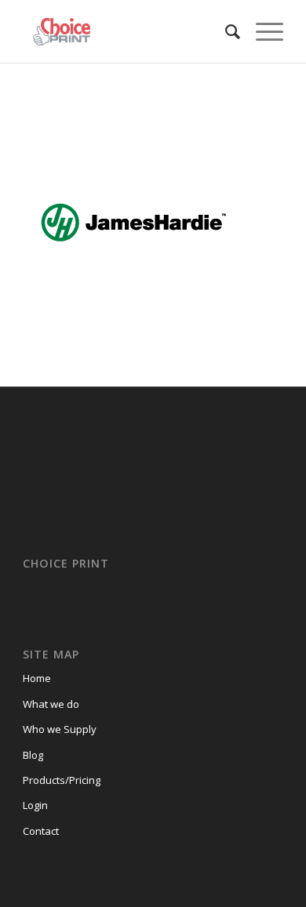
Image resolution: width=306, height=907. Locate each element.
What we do (51, 704)
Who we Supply (60, 729)
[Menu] (261, 31)
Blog (33, 755)
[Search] (224, 31)
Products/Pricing (61, 780)
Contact (41, 831)
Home (37, 678)
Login (35, 805)
